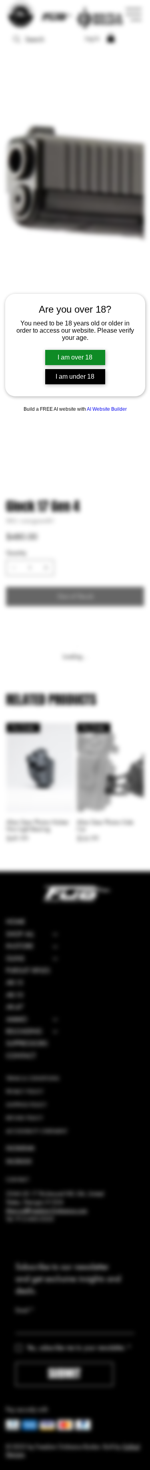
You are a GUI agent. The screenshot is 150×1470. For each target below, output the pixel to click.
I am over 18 (75, 357)
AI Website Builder (107, 409)
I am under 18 (75, 376)
